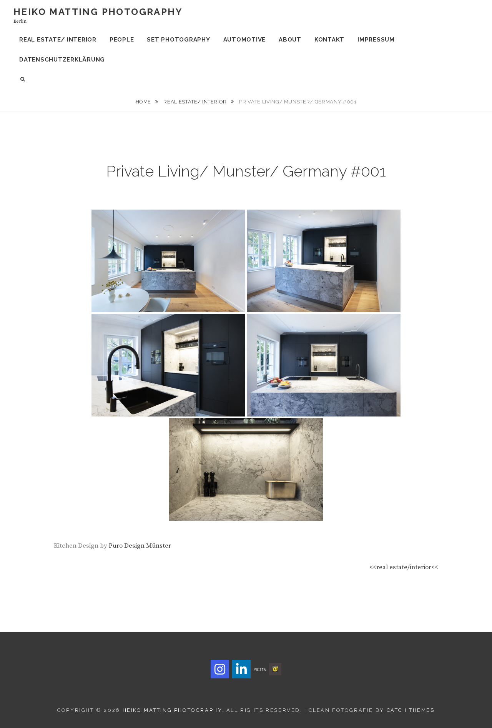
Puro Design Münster (140, 545)
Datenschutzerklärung (62, 59)
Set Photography (178, 39)
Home (144, 102)
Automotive (244, 39)
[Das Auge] (275, 669)
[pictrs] (260, 669)
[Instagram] (220, 669)
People (122, 39)
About (290, 39)
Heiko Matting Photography (98, 11)
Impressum (376, 39)
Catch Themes (411, 710)
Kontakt (329, 39)
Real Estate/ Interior (57, 39)
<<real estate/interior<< (403, 567)
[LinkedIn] (241, 669)
